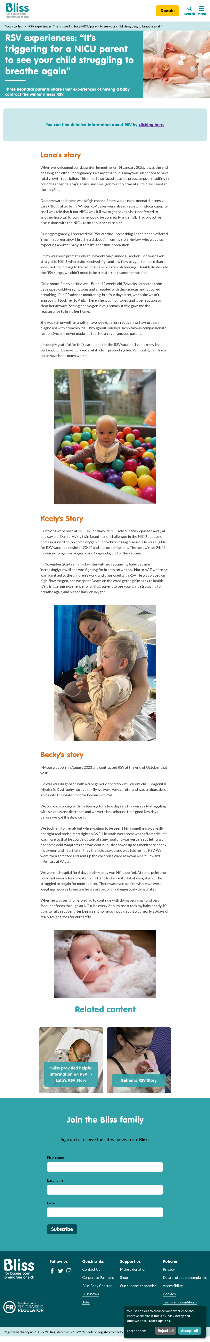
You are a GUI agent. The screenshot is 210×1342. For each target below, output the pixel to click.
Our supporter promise (138, 1285)
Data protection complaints (185, 1277)
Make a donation (133, 1269)
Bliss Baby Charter (97, 1285)
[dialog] (165, 1322)
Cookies (169, 1294)
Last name (55, 1180)
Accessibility (173, 1285)
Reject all (166, 1330)
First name (55, 1157)
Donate (168, 10)
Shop (124, 1277)
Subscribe (62, 1229)
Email (51, 1203)
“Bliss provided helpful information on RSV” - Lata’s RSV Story (71, 1074)
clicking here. (151, 124)
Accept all (189, 1330)
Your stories (13, 26)
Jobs (86, 1302)
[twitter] (60, 1271)
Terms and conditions (180, 1302)
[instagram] (69, 1271)
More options (136, 1331)
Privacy (169, 1269)
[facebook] (52, 1271)
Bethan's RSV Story (139, 1080)
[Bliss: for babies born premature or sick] (17, 10)
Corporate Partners (98, 1277)
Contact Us (91, 1269)
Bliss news (90, 1294)
